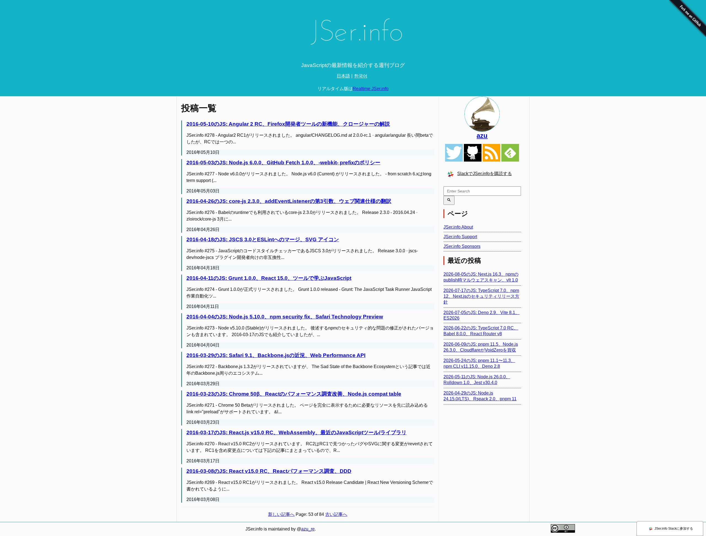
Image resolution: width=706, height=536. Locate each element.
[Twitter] (454, 153)
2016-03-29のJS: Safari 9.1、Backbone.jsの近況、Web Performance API (275, 355)
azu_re (308, 529)
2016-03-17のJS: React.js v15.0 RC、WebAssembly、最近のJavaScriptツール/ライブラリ (296, 432)
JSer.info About (458, 227)
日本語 (343, 76)
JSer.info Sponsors (461, 246)
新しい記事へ (281, 514)
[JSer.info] (353, 34)
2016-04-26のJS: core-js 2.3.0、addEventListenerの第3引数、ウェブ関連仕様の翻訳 (288, 201)
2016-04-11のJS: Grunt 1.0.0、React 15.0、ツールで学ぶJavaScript (268, 278)
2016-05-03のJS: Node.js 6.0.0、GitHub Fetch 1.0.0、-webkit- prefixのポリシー (283, 162)
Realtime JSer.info (371, 88)
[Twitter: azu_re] (482, 114)
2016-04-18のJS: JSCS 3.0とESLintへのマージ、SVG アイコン (262, 239)
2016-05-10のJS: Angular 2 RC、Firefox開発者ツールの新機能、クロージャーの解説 (288, 124)
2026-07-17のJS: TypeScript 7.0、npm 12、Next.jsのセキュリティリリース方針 (481, 296)
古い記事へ (336, 514)
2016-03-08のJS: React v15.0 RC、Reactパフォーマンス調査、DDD (268, 471)
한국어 (360, 76)
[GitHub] (473, 153)
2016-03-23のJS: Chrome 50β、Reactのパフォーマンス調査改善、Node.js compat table (293, 394)
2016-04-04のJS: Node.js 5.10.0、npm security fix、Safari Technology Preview (284, 317)
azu (482, 135)
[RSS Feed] (491, 153)
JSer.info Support (460, 236)
